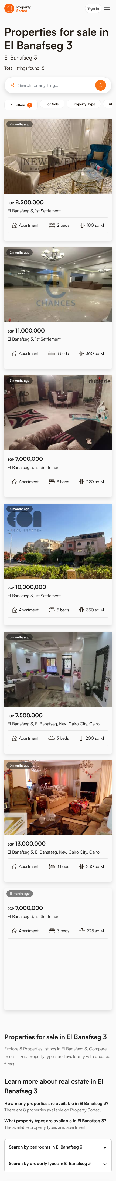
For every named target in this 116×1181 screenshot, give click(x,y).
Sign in (93, 8)
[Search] (100, 85)
